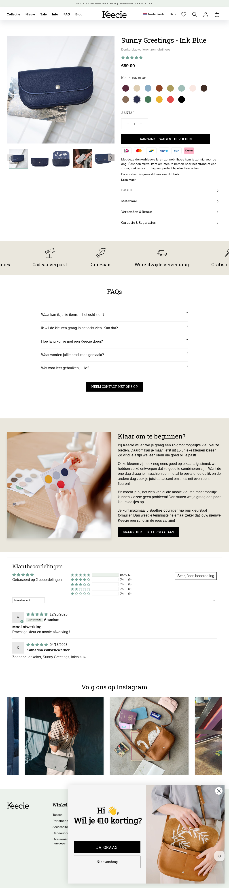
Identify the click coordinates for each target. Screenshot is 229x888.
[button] (194, 14)
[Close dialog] (219, 791)
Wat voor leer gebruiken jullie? (65, 368)
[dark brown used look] (204, 88)
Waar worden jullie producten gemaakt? (72, 355)
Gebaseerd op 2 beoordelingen (37, 580)
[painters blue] (148, 88)
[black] (181, 99)
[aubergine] (125, 88)
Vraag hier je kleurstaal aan (148, 532)
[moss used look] (125, 99)
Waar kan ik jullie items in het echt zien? (72, 314)
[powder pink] (192, 88)
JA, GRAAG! (107, 847)
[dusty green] (181, 88)
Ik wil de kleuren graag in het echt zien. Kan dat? (79, 328)
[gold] (170, 88)
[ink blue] (137, 99)
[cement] (137, 88)
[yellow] (159, 99)
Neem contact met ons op (114, 386)
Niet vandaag (107, 862)
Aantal (127, 113)
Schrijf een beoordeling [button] (195, 576)
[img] (37, 614)
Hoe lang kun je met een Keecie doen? (72, 341)
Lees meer (128, 179)
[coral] (170, 99)
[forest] (148, 99)
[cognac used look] (159, 88)
